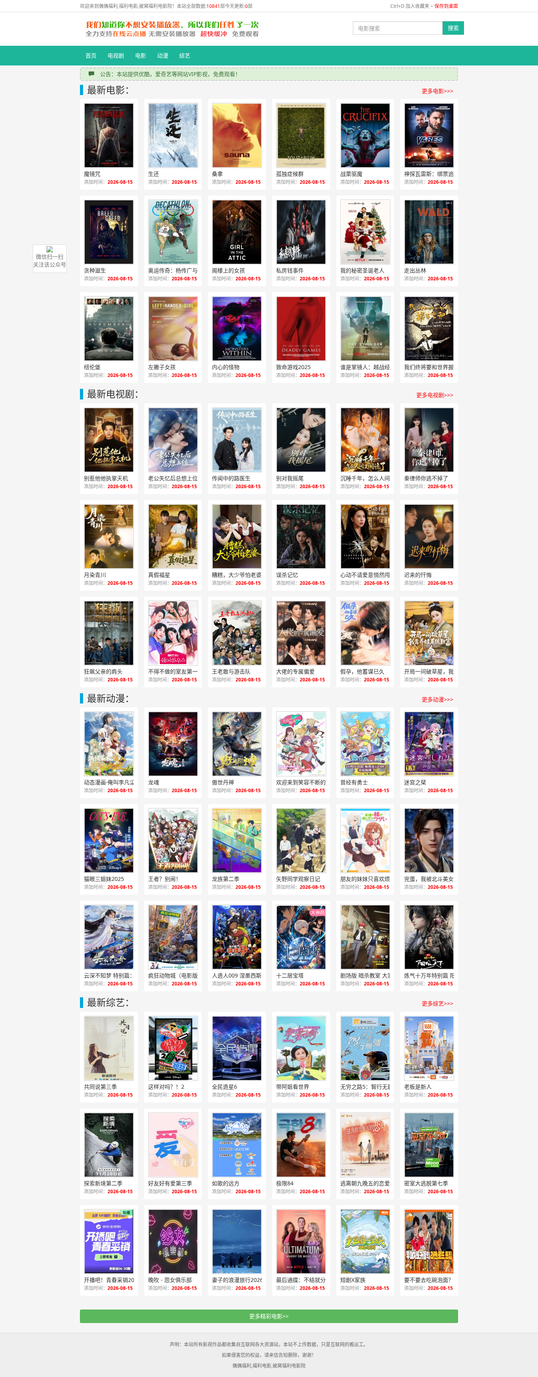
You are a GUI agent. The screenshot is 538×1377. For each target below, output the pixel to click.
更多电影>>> (437, 91)
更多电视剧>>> (434, 395)
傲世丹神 (223, 782)
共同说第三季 (100, 1086)
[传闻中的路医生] (237, 439)
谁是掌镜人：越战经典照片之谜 (373, 367)
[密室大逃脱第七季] (429, 1144)
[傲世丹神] (237, 743)
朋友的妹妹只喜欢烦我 (367, 879)
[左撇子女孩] (173, 328)
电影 (140, 55)
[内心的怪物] (237, 328)
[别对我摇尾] (301, 439)
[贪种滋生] (109, 232)
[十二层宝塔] (301, 937)
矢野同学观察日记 (298, 879)
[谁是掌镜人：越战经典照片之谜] (365, 328)
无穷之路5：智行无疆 (366, 1086)
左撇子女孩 (162, 367)
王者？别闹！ (164, 879)
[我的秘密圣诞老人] (365, 232)
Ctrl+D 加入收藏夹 (409, 6)
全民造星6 (224, 1086)
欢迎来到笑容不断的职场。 (309, 782)
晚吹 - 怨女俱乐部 (170, 1280)
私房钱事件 (290, 270)
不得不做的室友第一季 (175, 671)
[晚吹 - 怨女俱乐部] (173, 1241)
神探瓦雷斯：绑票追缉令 (434, 173)
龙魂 (153, 782)
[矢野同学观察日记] (301, 840)
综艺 (184, 55)
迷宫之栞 (415, 782)
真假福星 (159, 574)
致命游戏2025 (293, 367)
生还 (153, 173)
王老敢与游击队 (231, 671)
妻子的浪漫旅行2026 (237, 1280)
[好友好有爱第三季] (173, 1144)
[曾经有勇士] (365, 743)
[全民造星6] (237, 1048)
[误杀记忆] (301, 536)
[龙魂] (173, 743)
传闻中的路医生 (231, 478)
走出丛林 (415, 270)
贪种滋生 (95, 270)
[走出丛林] (429, 232)
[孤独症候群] (301, 135)
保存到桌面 (446, 6)
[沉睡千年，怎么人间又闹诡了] (365, 439)
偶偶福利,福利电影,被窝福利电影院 (269, 1365)
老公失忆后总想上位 (173, 478)
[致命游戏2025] (301, 328)
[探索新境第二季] (109, 1144)
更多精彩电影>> (269, 1316)
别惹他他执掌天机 (106, 478)
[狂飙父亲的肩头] (109, 633)
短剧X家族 (352, 1280)
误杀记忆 (287, 574)
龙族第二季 (225, 879)
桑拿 (217, 173)
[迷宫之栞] (429, 743)
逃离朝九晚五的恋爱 (365, 1183)
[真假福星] (173, 536)
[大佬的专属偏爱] (301, 633)
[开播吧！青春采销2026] (109, 1241)
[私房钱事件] (301, 232)
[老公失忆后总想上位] (173, 439)
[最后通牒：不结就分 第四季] (301, 1241)
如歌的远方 (225, 1183)
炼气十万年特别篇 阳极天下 (437, 975)
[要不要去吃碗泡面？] (429, 1241)
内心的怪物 (225, 367)
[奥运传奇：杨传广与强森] (173, 232)
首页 (90, 55)
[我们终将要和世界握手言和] (429, 328)
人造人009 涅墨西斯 (237, 975)
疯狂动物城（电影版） (175, 975)
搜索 (453, 28)
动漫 (162, 55)
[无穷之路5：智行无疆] (365, 1048)
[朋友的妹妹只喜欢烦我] (365, 840)
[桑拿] (237, 135)
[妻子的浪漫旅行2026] (237, 1241)
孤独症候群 (290, 173)
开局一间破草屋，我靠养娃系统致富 (437, 671)
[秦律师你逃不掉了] (429, 439)
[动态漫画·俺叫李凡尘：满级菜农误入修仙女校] (109, 743)
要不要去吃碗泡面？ (429, 1280)
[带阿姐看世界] (301, 1048)
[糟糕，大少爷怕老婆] (237, 536)
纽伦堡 (92, 367)
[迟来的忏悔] (429, 536)
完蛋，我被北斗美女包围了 (437, 879)
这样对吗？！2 (166, 1086)
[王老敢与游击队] (237, 633)
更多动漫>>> (437, 699)
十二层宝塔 (290, 975)
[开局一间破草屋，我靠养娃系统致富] (429, 633)
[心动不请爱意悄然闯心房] (365, 536)
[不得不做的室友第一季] (173, 633)
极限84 (284, 1183)
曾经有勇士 (354, 782)
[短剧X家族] (365, 1241)
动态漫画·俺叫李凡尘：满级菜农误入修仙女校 (117, 782)
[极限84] (301, 1144)
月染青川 (95, 574)
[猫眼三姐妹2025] (109, 840)
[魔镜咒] (109, 135)
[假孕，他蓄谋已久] (365, 633)
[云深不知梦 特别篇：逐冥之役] (109, 937)
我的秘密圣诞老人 (362, 270)
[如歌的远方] (237, 1144)
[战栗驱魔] (365, 135)
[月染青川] (109, 536)
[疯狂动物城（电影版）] (173, 937)
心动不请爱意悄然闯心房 (370, 574)
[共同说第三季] (109, 1048)
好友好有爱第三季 (170, 1183)
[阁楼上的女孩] (237, 232)
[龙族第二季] (237, 840)
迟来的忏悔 (418, 574)
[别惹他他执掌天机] (109, 439)
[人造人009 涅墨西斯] (237, 937)
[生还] (173, 135)
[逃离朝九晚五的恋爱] (365, 1144)
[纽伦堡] (109, 328)
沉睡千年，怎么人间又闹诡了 (373, 478)
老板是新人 (418, 1086)
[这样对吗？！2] (173, 1048)
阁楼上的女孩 (228, 270)
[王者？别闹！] (173, 840)
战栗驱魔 (351, 173)
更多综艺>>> (437, 1003)
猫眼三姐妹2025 (104, 879)
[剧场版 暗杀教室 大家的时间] (365, 937)
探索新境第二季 (103, 1183)
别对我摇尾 (290, 478)
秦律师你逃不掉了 (426, 478)
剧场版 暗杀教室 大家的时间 (373, 975)
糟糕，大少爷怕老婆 (237, 574)
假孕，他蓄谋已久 (362, 671)
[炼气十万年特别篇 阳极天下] (429, 937)
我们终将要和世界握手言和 (437, 367)
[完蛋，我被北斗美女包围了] (429, 840)
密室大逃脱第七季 (426, 1183)
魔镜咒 (92, 173)
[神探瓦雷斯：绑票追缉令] (429, 135)
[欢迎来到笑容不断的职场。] (301, 743)
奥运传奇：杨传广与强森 (178, 270)
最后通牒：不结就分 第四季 (309, 1280)
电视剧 (116, 55)
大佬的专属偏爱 (295, 671)
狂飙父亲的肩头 (103, 671)
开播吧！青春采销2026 (112, 1280)
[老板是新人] (429, 1048)
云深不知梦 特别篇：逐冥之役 (117, 975)
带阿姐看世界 (292, 1086)
